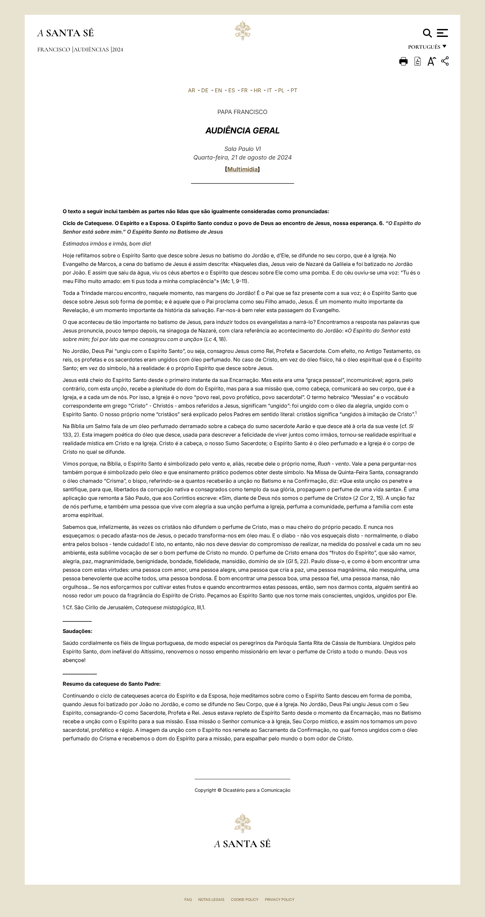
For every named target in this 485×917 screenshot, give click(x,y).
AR (191, 90)
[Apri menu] (441, 33)
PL (281, 90)
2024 (117, 49)
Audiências (92, 49)
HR (257, 90)
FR (244, 90)
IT (269, 90)
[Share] (445, 62)
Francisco (54, 49)
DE (205, 90)
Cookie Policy (244, 899)
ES (231, 90)
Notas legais (211, 899)
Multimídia (242, 169)
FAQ (188, 899)
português (423, 48)
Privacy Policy (279, 899)
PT (294, 90)
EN (218, 90)
